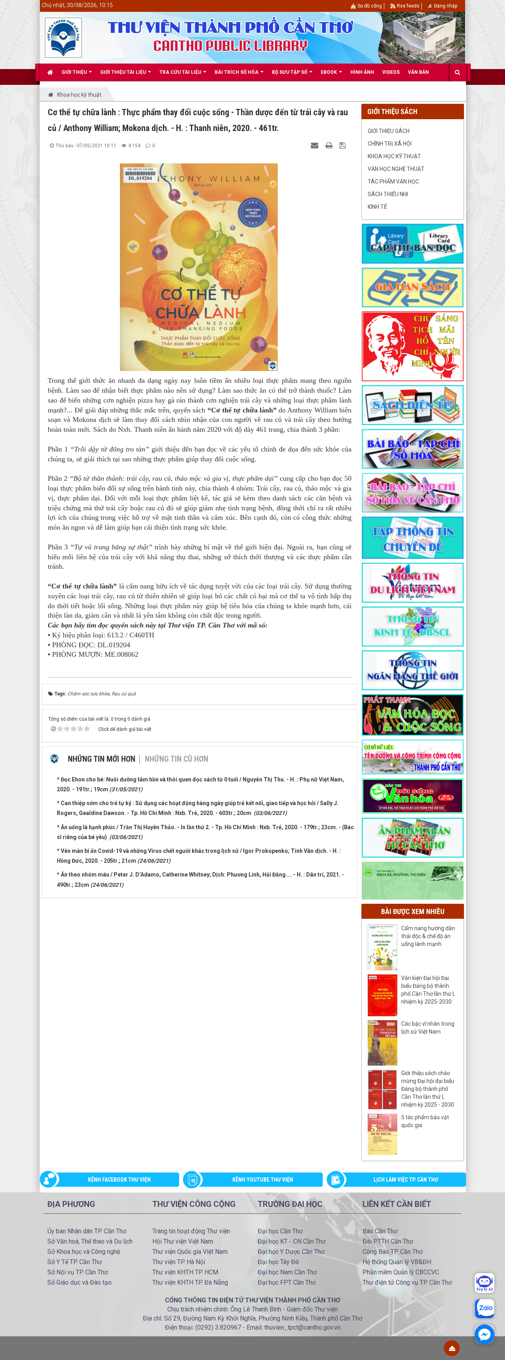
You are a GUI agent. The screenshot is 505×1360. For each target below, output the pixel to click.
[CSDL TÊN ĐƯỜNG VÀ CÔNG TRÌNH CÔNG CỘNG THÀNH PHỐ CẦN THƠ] (413, 756)
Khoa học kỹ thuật (394, 156)
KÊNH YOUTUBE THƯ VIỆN (262, 1179)
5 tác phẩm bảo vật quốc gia (425, 1121)
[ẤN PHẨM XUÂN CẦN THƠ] (413, 837)
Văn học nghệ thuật (396, 169)
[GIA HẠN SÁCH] (413, 287)
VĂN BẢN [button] (418, 72)
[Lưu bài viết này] (343, 145)
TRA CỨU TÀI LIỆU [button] (180, 72)
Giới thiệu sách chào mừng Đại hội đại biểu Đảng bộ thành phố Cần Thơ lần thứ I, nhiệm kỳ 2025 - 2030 (427, 1089)
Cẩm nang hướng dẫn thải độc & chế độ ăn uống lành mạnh (428, 936)
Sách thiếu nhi (388, 194)
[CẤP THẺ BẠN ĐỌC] (413, 243)
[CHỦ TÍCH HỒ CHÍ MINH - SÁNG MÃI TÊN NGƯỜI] (413, 346)
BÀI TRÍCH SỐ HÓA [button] (237, 72)
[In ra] (329, 145)
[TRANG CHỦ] (50, 72)
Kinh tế (377, 207)
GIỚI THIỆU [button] (75, 72)
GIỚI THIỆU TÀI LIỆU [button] (123, 72)
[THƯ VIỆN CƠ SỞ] (413, 880)
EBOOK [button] (329, 72)
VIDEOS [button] (391, 72)
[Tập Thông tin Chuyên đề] (413, 537)
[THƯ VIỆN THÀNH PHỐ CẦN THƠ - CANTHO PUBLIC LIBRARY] (63, 37)
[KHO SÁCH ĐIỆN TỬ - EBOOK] (413, 404)
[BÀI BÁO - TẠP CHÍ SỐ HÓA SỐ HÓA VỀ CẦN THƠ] (413, 492)
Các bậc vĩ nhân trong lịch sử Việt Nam (427, 1028)
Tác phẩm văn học (393, 181)
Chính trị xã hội (389, 143)
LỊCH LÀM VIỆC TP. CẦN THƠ (406, 1179)
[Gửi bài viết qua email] (315, 145)
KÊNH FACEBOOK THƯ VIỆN (119, 1179)
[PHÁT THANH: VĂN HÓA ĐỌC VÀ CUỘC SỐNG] (413, 714)
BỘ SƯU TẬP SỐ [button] (290, 72)
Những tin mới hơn (101, 759)
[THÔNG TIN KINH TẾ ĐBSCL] (413, 626)
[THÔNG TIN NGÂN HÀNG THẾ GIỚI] (413, 670)
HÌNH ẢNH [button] (362, 72)
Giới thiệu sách (389, 131)
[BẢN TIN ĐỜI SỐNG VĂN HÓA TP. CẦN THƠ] (413, 795)
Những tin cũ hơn (176, 759)
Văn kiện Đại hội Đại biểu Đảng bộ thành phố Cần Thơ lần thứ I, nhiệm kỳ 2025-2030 (428, 990)
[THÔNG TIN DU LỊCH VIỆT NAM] (413, 582)
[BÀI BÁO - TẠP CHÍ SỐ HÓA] (413, 448)
